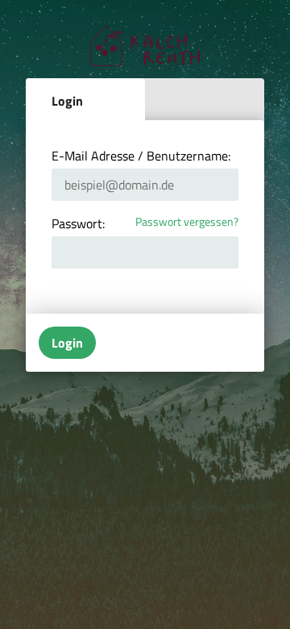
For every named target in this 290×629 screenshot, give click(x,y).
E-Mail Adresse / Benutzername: (141, 155)
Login (67, 100)
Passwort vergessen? (186, 222)
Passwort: (78, 223)
